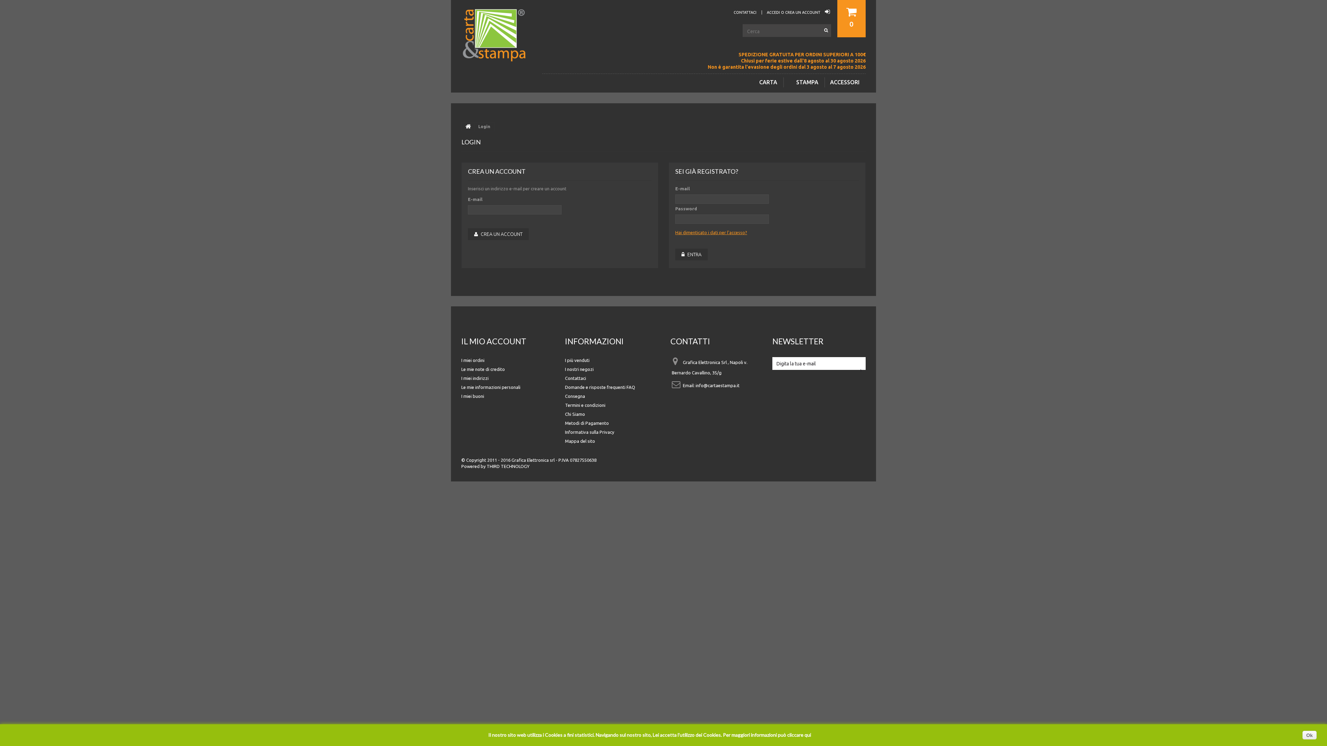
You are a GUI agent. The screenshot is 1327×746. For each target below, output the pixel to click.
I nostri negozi (579, 369)
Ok (1309, 735)
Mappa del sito (580, 441)
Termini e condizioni (585, 405)
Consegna (575, 396)
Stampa (807, 82)
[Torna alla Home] (468, 127)
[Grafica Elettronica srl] (497, 46)
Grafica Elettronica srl (533, 460)
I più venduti (577, 360)
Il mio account (493, 341)
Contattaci (575, 378)
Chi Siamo (575, 414)
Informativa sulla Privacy (589, 432)
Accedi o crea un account (794, 12)
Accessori (844, 82)
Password (686, 208)
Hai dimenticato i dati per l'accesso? (711, 232)
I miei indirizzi (475, 378)
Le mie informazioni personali (490, 387)
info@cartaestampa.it (718, 385)
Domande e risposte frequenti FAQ (600, 387)
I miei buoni (472, 396)
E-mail (475, 199)
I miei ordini (472, 360)
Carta (768, 82)
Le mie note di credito (483, 369)
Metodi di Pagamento (587, 423)
